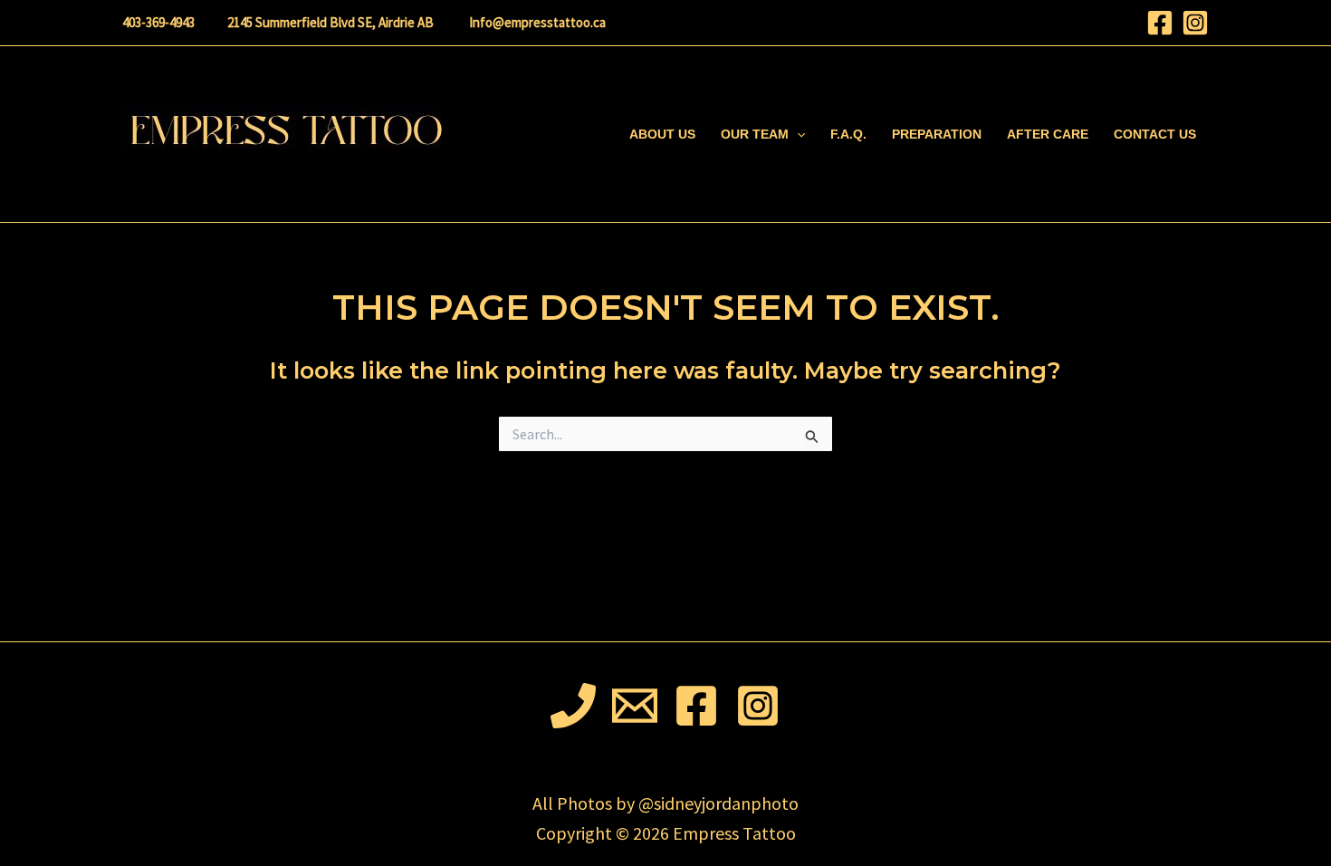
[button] (797, 134)
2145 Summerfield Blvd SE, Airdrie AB (330, 22)
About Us (662, 134)
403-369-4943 (158, 22)
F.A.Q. (848, 134)
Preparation (936, 134)
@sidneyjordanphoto (718, 803)
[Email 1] (634, 705)
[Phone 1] (573, 705)
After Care (1047, 134)
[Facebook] (1159, 22)
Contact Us (1155, 134)
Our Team (755, 134)
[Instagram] (1195, 22)
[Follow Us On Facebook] (696, 705)
